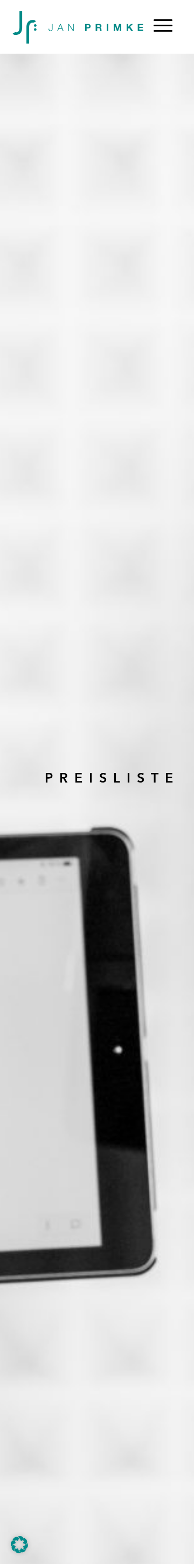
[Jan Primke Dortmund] (77, 27)
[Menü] (163, 26)
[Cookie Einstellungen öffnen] (19, 1551)
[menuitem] (163, 26)
